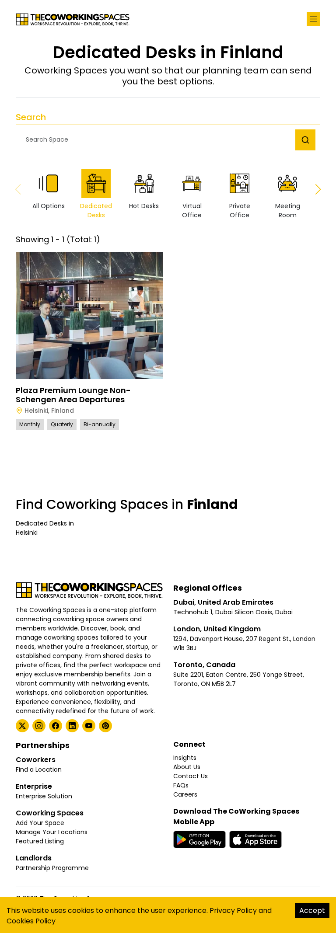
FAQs (181, 785)
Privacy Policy (233, 910)
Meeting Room (287, 210)
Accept (312, 910)
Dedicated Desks (96, 210)
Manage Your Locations (52, 832)
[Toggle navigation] (313, 19)
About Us (186, 766)
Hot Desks (144, 206)
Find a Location (39, 769)
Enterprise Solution (44, 796)
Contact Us (190, 776)
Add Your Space (40, 822)
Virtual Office (192, 210)
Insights (184, 757)
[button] (158, 139)
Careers (185, 794)
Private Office (239, 210)
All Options (48, 206)
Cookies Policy (31, 921)
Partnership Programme (52, 867)
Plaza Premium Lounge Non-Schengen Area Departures (73, 395)
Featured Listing (40, 841)
